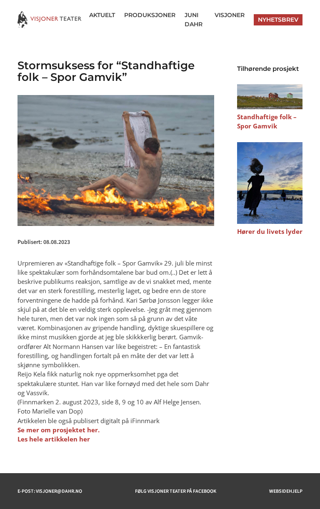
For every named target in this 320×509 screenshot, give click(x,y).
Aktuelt (102, 15)
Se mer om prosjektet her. (59, 430)
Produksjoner (149, 15)
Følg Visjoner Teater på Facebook (175, 491)
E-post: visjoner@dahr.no (50, 491)
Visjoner (230, 15)
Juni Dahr (193, 20)
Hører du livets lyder (269, 231)
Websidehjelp (285, 491)
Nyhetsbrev (278, 19)
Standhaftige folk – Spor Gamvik (267, 121)
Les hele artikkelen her (54, 439)
